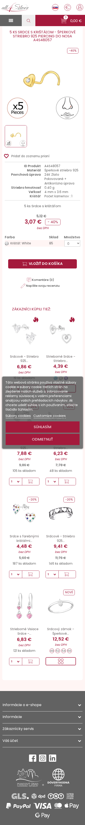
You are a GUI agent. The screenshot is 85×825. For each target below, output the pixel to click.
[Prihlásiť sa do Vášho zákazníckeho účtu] (80, 7)
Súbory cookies (18, 415)
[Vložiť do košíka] (30, 481)
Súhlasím (42, 427)
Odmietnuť (42, 439)
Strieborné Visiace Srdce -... (24, 631)
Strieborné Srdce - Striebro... (60, 358)
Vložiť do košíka (46, 263)
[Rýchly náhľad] (61, 661)
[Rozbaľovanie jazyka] (55, 7)
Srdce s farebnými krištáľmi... (24, 538)
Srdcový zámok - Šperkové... (60, 631)
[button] (71, 21)
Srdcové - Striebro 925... (24, 358)
